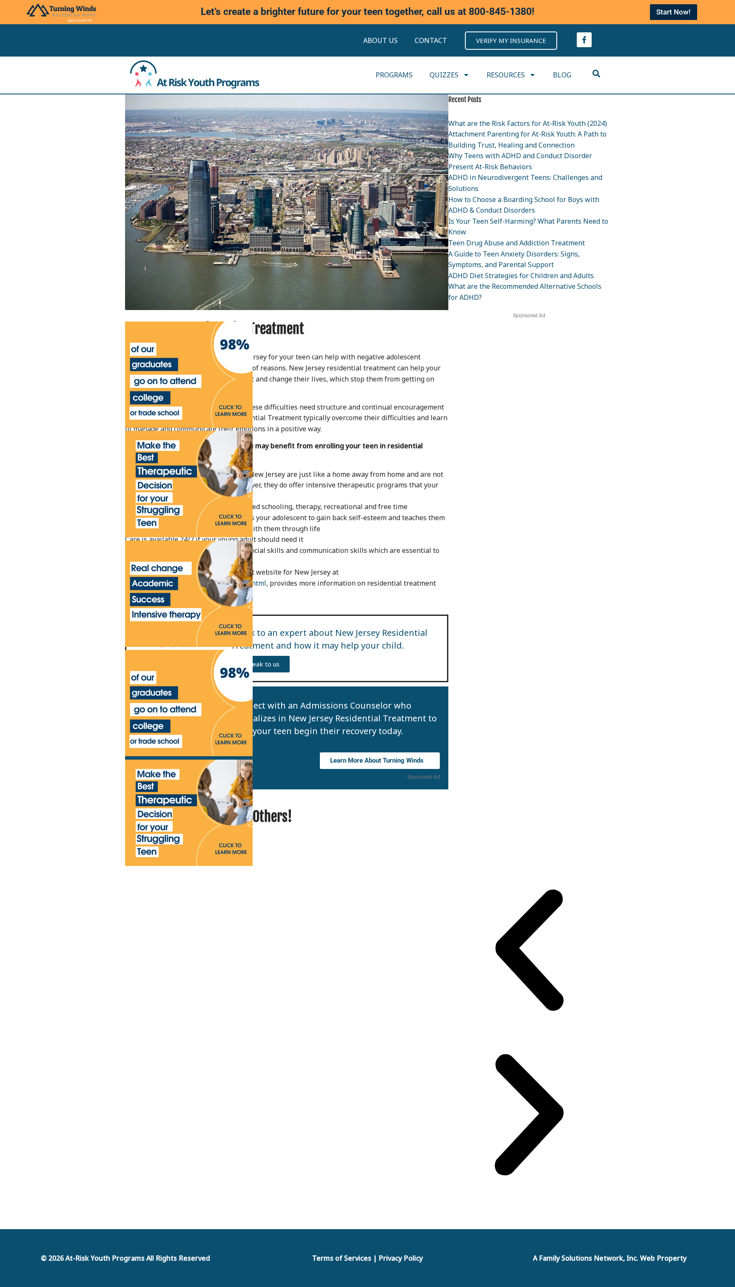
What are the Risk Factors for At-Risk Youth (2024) (527, 123)
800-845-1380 (500, 11)
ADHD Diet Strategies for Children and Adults (521, 275)
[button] (529, 951)
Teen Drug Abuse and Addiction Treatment (516, 243)
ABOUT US (380, 40)
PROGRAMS (394, 75)
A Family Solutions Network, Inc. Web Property (610, 1258)
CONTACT (431, 40)
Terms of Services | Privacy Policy (367, 1258)
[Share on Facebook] (394, 816)
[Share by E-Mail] (405, 816)
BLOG (562, 75)
